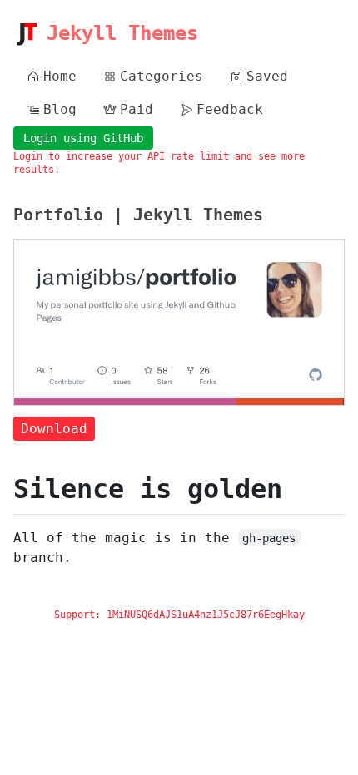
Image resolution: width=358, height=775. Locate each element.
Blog (60, 109)
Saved (267, 76)
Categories (161, 76)
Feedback (229, 109)
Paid (136, 109)
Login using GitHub (83, 138)
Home (60, 76)
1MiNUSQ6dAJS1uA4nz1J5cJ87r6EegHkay (206, 614)
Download (54, 429)
